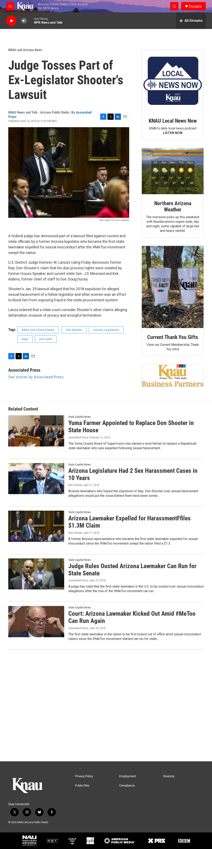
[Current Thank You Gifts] (173, 287)
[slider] (30, 20)
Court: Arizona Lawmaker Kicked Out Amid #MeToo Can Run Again (131, 617)
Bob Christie (75, 485)
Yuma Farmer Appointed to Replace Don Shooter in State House (131, 426)
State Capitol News (79, 416)
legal (25, 339)
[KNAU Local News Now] (173, 81)
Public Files (82, 785)
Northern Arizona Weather (172, 206)
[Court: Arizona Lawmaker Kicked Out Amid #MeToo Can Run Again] (36, 621)
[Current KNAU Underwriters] (173, 375)
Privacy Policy (84, 776)
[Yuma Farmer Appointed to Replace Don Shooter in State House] (36, 430)
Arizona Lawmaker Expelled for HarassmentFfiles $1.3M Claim (129, 522)
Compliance (127, 785)
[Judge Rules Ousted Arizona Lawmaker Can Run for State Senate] (36, 573)
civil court (45, 339)
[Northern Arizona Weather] (173, 171)
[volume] (23, 20)
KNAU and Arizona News (25, 50)
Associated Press (24, 370)
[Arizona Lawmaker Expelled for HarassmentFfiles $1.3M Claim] (36, 526)
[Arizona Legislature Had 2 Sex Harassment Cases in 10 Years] (36, 478)
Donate (195, 6)
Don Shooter (74, 330)
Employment (127, 776)
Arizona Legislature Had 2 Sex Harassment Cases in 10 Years (133, 474)
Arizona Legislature (106, 330)
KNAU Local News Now (173, 121)
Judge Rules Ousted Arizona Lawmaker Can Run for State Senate (132, 569)
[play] (11, 20)
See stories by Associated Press (36, 376)
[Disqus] (106, 705)
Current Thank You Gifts (172, 337)
